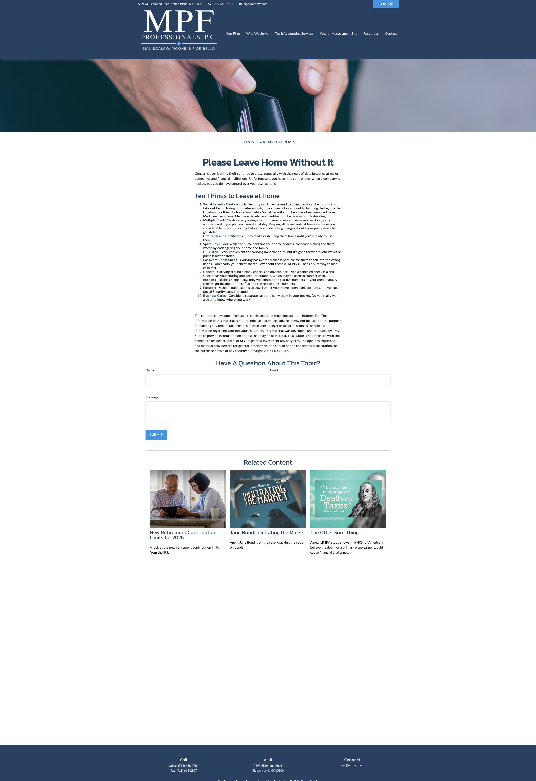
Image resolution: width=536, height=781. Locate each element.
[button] (233, 33)
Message (152, 397)
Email (274, 370)
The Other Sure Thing (334, 532)
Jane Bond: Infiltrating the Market (267, 532)
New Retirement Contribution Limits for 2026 (183, 535)
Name (150, 370)
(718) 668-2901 (223, 4)
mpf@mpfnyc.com (255, 4)
